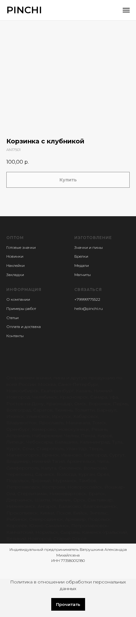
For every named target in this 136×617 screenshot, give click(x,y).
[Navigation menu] (126, 10)
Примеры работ (21, 308)
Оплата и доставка (23, 326)
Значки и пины (88, 247)
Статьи (12, 317)
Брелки (81, 256)
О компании (18, 299)
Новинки (14, 256)
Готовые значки (21, 247)
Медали (81, 265)
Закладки (15, 274)
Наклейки (15, 265)
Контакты (15, 335)
